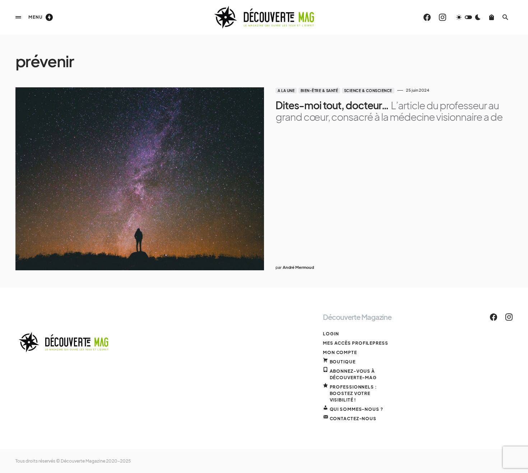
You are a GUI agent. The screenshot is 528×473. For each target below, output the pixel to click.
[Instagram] (442, 17)
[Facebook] (427, 17)
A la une (286, 90)
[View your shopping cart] (491, 17)
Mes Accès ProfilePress (355, 343)
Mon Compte (340, 352)
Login (331, 333)
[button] (18, 17)
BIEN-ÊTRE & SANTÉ (319, 90)
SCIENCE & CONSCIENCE (368, 90)
